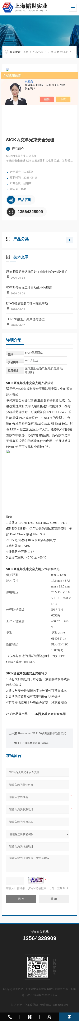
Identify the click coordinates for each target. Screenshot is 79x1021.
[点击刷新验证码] (36, 880)
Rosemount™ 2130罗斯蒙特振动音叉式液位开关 (47, 733)
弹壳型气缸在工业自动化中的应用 (29, 287)
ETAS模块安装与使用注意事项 (27, 303)
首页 (26, 52)
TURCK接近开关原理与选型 (25, 319)
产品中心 (37, 52)
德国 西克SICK (59, 52)
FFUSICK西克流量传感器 (33, 743)
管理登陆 (45, 1004)
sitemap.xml (60, 1004)
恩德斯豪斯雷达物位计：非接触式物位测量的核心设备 (39, 271)
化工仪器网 (31, 1004)
